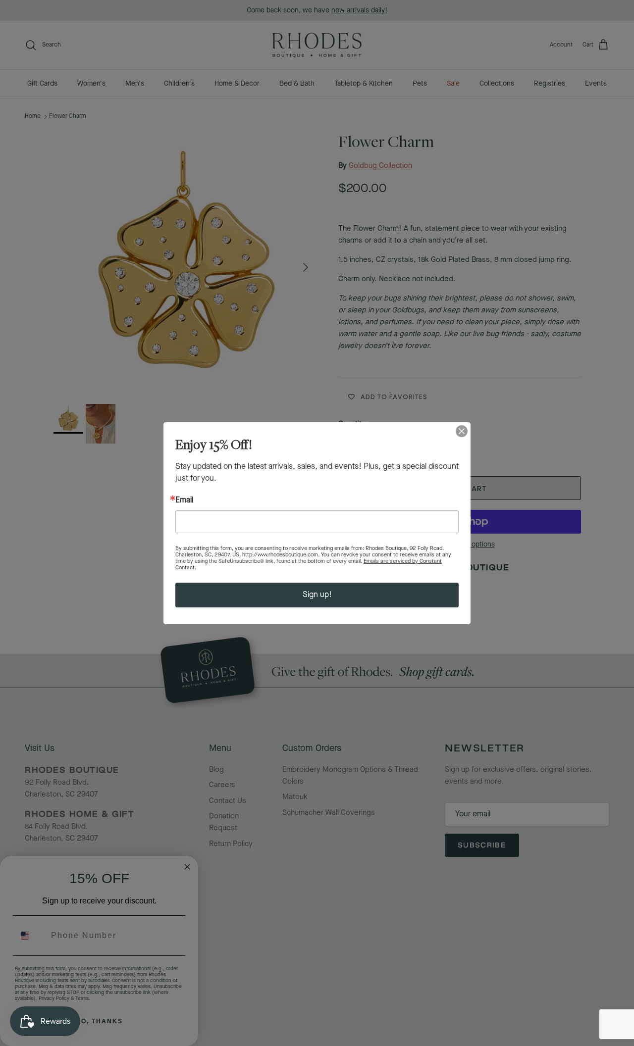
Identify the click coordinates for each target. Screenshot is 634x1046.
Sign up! (317, 594)
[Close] (462, 431)
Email (184, 500)
